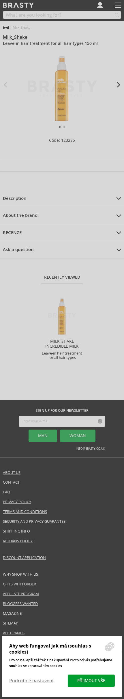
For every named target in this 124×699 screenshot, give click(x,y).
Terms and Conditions (25, 511)
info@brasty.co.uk (90, 449)
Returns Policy (18, 541)
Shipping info (16, 531)
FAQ (6, 492)
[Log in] (100, 5)
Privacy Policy (17, 501)
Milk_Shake (15, 37)
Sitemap (10, 623)
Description (15, 198)
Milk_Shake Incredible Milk (62, 344)
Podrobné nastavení (31, 681)
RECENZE (12, 232)
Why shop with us (20, 574)
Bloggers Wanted (20, 603)
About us (11, 472)
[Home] (6, 27)
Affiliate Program (21, 593)
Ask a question (18, 249)
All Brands (14, 633)
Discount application (24, 557)
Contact (11, 482)
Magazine (12, 613)
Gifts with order (19, 584)
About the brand (20, 215)
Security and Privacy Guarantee (34, 521)
